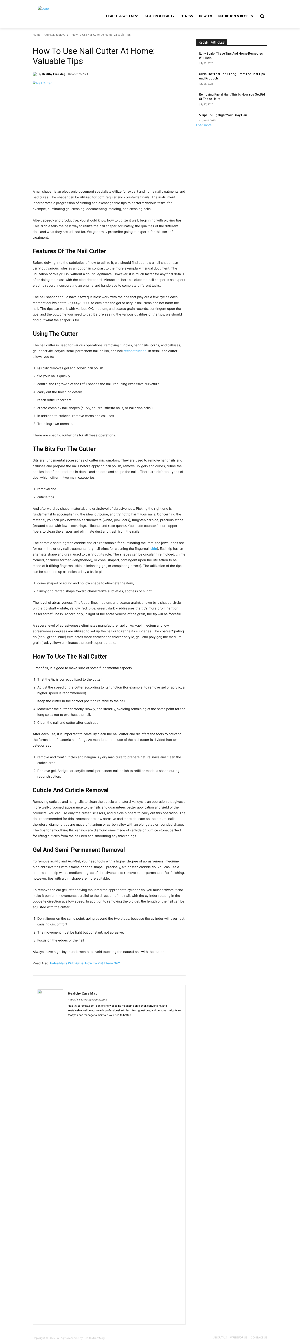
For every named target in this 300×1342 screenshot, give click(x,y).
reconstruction (135, 351)
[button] (262, 16)
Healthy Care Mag (53, 74)
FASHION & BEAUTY (56, 35)
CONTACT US (259, 1337)
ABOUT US (220, 1337)
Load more (203, 125)
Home (36, 35)
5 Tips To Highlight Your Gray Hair (223, 115)
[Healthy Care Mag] (35, 74)
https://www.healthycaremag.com (87, 999)
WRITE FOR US (238, 1337)
